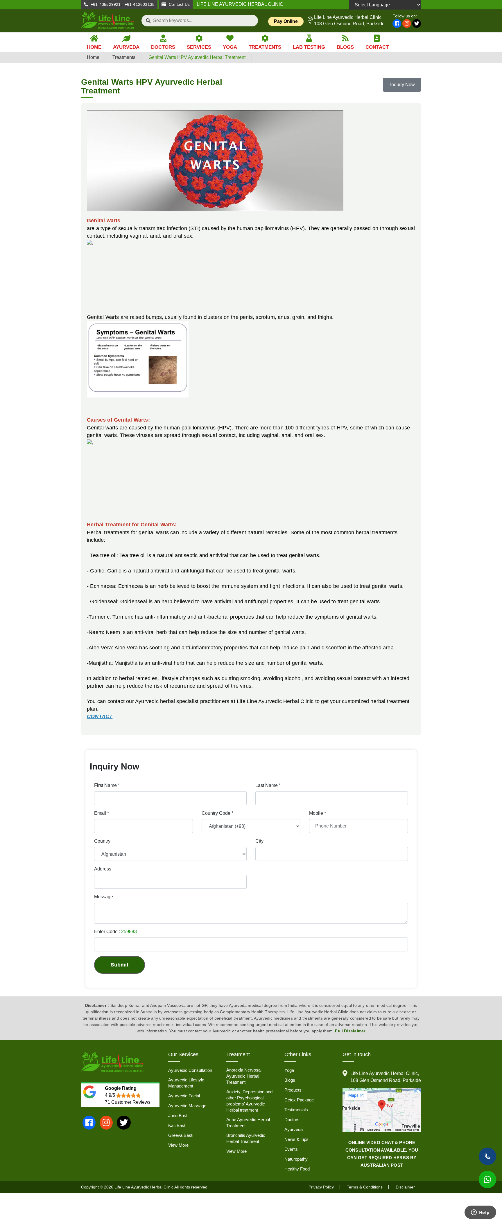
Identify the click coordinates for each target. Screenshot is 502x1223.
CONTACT (377, 47)
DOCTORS (163, 47)
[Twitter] (416, 23)
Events (291, 1149)
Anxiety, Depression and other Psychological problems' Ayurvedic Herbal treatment (249, 1100)
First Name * (107, 785)
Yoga (289, 1070)
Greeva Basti (180, 1135)
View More (178, 1145)
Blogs (289, 1080)
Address (102, 868)
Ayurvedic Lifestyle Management (186, 1082)
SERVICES (199, 47)
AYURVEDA (126, 47)
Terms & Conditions (365, 1187)
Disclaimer (405, 1187)
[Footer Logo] (112, 1062)
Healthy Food (297, 1168)
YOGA (230, 47)
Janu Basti (178, 1115)
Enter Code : (115, 931)
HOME (94, 47)
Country (102, 841)
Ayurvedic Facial (184, 1095)
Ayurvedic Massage (187, 1105)
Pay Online (286, 21)
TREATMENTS (265, 47)
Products (293, 1089)
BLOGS (345, 47)
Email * (101, 813)
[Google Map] (382, 1110)
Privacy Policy (321, 1187)
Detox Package (299, 1099)
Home (93, 57)
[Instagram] (406, 23)
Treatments (123, 57)
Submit (119, 965)
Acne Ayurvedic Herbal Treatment (248, 1122)
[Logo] (107, 20)
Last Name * (268, 785)
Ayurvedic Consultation (190, 1070)
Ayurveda (293, 1129)
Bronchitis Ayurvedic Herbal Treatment (245, 1138)
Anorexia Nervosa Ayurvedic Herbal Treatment (243, 1076)
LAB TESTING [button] (309, 47)
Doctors (292, 1119)
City (259, 841)
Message (103, 896)
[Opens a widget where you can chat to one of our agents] (480, 1213)
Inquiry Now (402, 84)
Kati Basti (177, 1125)
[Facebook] (396, 23)
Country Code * (217, 813)
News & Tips (296, 1139)
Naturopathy (296, 1159)
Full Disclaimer (350, 1031)
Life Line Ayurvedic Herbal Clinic (143, 1187)
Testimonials (296, 1109)
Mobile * (317, 813)
